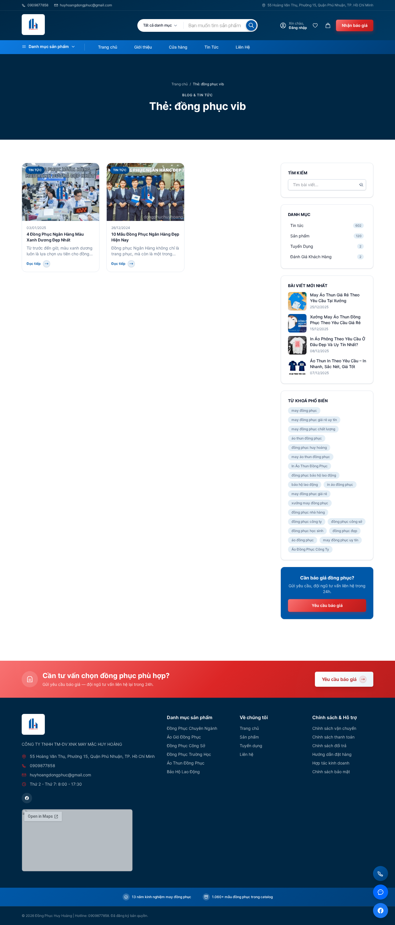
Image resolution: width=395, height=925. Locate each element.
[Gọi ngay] (380, 873)
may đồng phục (304, 410)
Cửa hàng (178, 47)
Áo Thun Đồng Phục (185, 762)
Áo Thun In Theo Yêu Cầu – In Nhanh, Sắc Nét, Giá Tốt (338, 363)
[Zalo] (380, 892)
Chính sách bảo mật (331, 771)
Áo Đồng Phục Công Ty (310, 549)
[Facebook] (27, 798)
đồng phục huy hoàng (309, 447)
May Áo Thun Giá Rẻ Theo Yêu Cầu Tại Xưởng (334, 297)
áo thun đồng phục (306, 438)
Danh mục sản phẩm (49, 46)
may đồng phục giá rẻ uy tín (314, 420)
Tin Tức (211, 47)
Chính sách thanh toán (333, 736)
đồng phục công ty (306, 521)
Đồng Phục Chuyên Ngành (192, 728)
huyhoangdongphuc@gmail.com (86, 5)
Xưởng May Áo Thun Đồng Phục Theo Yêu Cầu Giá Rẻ (335, 319)
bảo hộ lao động (304, 484)
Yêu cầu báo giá (327, 605)
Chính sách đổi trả (329, 745)
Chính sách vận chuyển (334, 728)
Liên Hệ (243, 47)
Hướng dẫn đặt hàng (332, 754)
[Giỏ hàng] (328, 25)
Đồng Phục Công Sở (186, 745)
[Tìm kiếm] (251, 25)
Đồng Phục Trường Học (189, 754)
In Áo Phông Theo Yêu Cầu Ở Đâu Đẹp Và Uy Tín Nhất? (337, 341)
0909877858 (37, 5)
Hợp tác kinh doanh (330, 762)
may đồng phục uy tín (340, 540)
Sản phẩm (249, 736)
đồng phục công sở (346, 521)
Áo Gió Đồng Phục (184, 736)
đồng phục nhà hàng (308, 512)
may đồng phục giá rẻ (309, 494)
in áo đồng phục (340, 484)
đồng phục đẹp (345, 531)
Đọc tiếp (34, 263)
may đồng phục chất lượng (313, 429)
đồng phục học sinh (307, 531)
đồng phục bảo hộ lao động (313, 475)
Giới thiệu (143, 47)
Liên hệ (246, 754)
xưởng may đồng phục (309, 503)
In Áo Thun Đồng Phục (309, 466)
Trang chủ (107, 47)
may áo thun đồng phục (310, 457)
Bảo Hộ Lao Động (183, 771)
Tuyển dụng (251, 745)
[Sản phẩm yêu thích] (315, 25)
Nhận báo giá (355, 25)
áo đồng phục (302, 540)
